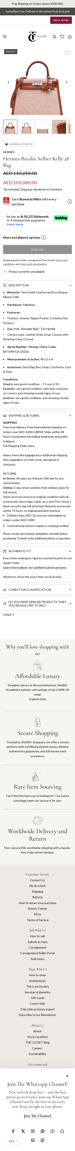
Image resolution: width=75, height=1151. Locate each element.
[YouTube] (52, 1131)
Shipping (26, 189)
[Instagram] (32, 1131)
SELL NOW (61, 20)
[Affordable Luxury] (37, 685)
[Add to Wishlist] (67, 53)
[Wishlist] (62, 36)
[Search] (54, 36)
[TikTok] (42, 1140)
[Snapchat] (62, 1131)
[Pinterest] (42, 1131)
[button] (8, 82)
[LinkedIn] (32, 1140)
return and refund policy (33, 264)
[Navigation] (4, 36)
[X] (23, 1131)
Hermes (9, 152)
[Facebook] (13, 1131)
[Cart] (69, 36)
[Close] (67, 1076)
